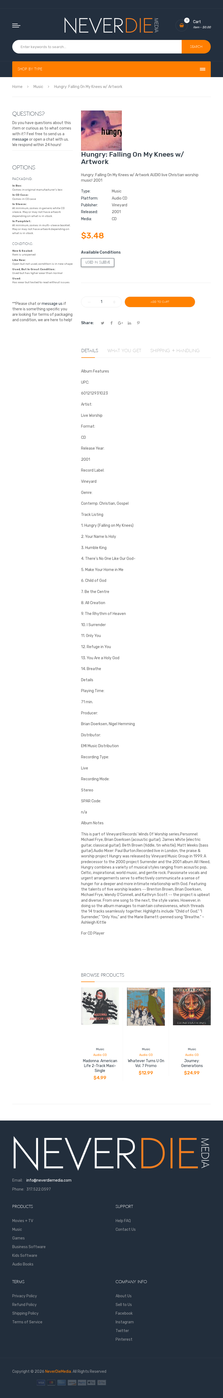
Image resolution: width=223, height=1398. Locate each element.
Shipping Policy (25, 1313)
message (20, 139)
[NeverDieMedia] (111, 25)
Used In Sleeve (97, 262)
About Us (124, 1296)
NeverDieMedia (58, 1371)
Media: (86, 219)
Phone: (18, 1189)
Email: (17, 1180)
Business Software (29, 1247)
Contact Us (126, 1229)
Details (89, 351)
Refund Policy (24, 1304)
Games (18, 1238)
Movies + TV (22, 1221)
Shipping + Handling (175, 351)
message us (52, 303)
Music (100, 1049)
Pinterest (124, 1339)
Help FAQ (123, 1221)
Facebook (124, 1313)
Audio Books (22, 1264)
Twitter (122, 1330)
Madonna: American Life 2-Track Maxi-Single (100, 1066)
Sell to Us (124, 1304)
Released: (89, 212)
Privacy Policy (24, 1296)
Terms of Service (27, 1322)
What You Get (124, 351)
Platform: (89, 198)
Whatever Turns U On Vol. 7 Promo (146, 1063)
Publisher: (89, 205)
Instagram (125, 1322)
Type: (86, 191)
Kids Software (24, 1255)
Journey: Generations (192, 1063)
